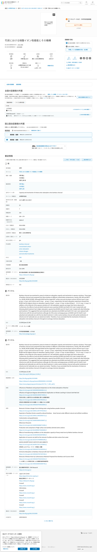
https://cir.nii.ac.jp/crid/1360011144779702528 (32, 411)
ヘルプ (86, 4)
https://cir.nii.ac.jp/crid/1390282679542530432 (32, 459)
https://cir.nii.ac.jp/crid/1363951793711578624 (32, 444)
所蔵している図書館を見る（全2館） (79, 50)
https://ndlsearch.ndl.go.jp (26, 275)
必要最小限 (22, 549)
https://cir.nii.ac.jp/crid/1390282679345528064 (32, 405)
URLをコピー (75, 59)
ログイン (93, 4)
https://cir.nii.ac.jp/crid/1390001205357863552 (32, 400)
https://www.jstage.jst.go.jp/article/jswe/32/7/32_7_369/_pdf (36, 384)
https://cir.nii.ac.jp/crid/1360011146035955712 (32, 415)
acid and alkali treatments (26, 254)
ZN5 (20, 257)
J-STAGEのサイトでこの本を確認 (81, 109)
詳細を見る (51, 65)
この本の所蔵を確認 (84, 114)
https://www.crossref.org (26, 486)
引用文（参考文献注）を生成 (75, 62)
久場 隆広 (21, 186)
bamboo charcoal (24, 244)
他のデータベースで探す (73, 68)
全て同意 (35, 549)
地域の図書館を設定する (84, 97)
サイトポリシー (51, 547)
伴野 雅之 (21, 184)
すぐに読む (79, 25)
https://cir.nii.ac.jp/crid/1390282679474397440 (32, 454)
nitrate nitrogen (23, 251)
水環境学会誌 (11, 8)
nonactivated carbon (25, 246)
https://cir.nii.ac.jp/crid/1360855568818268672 (32, 420)
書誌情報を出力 (71, 65)
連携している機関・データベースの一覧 (57, 94)
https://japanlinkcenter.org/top (28, 476)
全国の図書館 (10, 84)
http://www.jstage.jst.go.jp (26, 334)
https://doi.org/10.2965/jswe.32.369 (29, 374)
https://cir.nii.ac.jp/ (24, 470)
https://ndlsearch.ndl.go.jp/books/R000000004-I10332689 (35, 381)
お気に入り (69, 59)
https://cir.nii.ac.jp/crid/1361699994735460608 (32, 430)
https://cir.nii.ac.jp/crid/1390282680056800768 (32, 464)
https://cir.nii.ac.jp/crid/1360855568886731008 (32, 425)
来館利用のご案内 (35, 130)
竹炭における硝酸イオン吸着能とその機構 (30, 172)
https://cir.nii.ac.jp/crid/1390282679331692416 (32, 449)
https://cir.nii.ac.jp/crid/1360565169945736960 (32, 395)
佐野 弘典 (21, 189)
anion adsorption (24, 249)
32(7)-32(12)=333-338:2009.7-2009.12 (31, 8)
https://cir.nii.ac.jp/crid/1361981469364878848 (32, 435)
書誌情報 (18, 84)
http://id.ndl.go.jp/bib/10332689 (28, 281)
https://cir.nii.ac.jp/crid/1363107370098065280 (32, 440)
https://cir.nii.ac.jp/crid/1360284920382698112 (32, 390)
